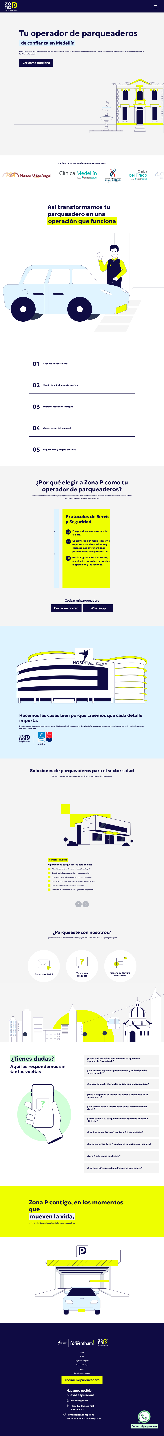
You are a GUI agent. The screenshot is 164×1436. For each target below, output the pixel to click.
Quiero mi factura (82, 1365)
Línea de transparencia (82, 1373)
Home (82, 1352)
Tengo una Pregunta (82, 1361)
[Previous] (78, 904)
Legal (82, 1369)
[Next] (85, 904)
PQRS (82, 1356)
